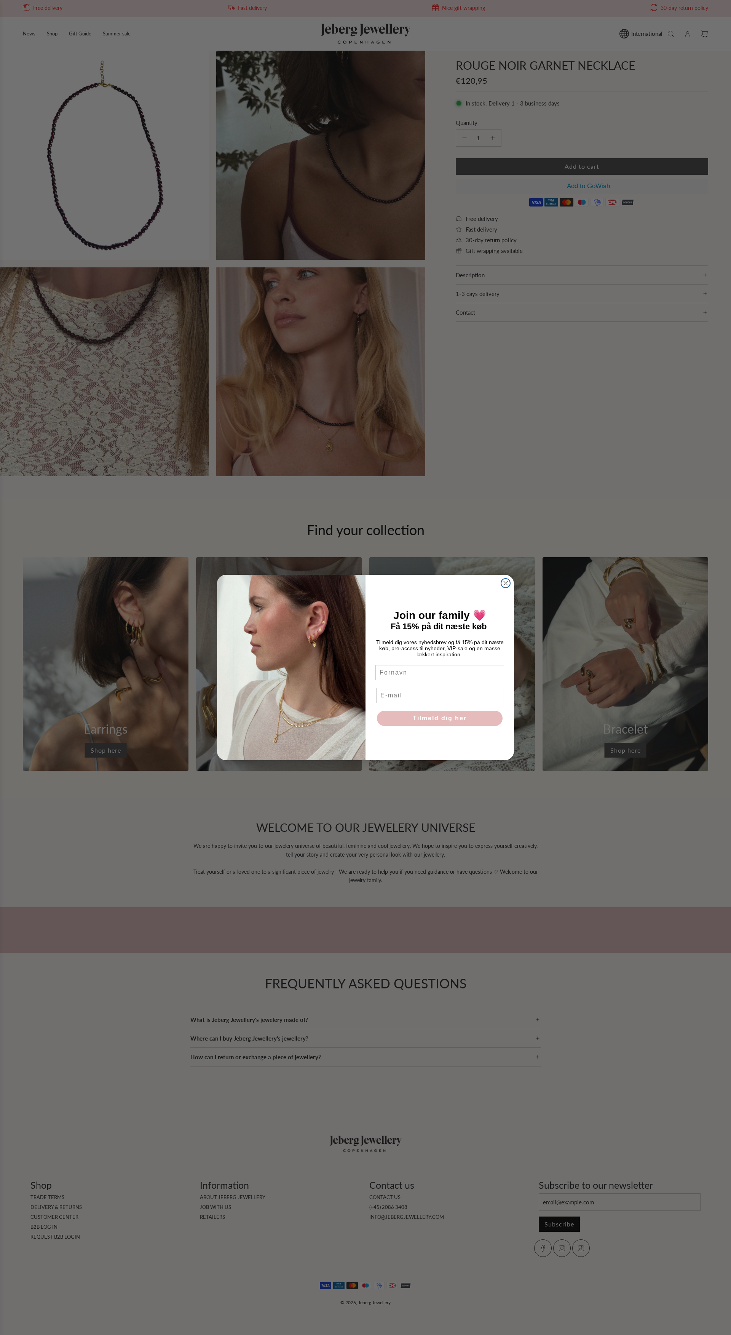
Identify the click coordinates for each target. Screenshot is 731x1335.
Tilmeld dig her (440, 718)
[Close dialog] (505, 583)
